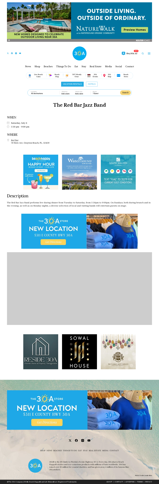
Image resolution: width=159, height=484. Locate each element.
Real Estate (95, 66)
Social (118, 66)
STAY (85, 450)
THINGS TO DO (70, 450)
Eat (76, 66)
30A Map (109, 75)
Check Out (78, 91)
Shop (37, 66)
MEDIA (105, 450)
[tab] (72, 84)
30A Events (95, 75)
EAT (80, 450)
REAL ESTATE (95, 450)
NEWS (49, 450)
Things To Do (63, 66)
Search (125, 93)
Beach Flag (57, 75)
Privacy (148, 482)
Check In (64, 91)
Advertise (130, 482)
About (109, 482)
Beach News (125, 75)
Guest (95, 91)
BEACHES (57, 450)
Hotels (92, 84)
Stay (83, 66)
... (68, 94)
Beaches (48, 66)
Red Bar (15, 140)
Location (34, 91)
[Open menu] (149, 53)
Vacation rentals (72, 84)
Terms (140, 482)
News (28, 66)
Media (108, 66)
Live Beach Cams (38, 75)
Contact (129, 66)
